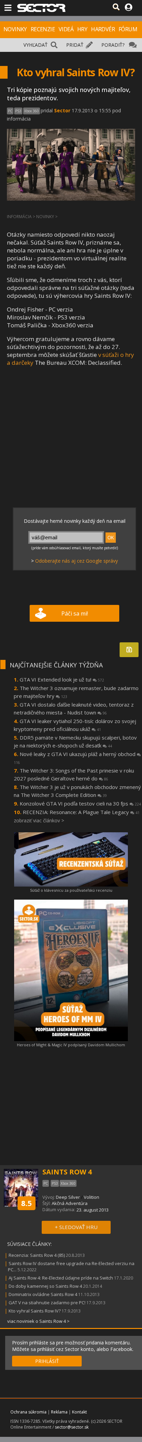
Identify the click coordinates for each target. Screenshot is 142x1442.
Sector (62, 110)
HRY (82, 29)
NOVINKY (15, 29)
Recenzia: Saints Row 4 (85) (37, 1255)
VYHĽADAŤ (35, 45)
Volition (91, 1197)
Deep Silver (68, 1197)
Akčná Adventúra (70, 1203)
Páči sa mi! (74, 613)
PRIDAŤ (74, 45)
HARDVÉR (103, 29)
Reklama (59, 1412)
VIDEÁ (66, 29)
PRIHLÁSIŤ (47, 1361)
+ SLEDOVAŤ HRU (76, 1227)
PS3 (18, 111)
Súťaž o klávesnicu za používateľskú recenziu (71, 890)
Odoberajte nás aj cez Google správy (76, 560)
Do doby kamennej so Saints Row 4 (45, 1286)
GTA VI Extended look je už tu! (62, 679)
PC (10, 111)
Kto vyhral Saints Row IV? (35, 1311)
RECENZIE (43, 29)
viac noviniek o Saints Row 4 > (38, 1321)
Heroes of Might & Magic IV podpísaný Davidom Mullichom (71, 1044)
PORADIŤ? (112, 45)
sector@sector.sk (72, 1427)
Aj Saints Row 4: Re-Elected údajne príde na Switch (61, 1278)
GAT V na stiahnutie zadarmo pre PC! (47, 1302)
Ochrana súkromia (28, 1412)
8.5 (26, 1203)
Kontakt (79, 1412)
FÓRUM (128, 29)
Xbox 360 (31, 111)
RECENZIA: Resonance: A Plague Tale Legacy (81, 812)
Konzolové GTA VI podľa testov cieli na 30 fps (80, 803)
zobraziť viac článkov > (39, 820)
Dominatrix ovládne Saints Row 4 (43, 1294)
